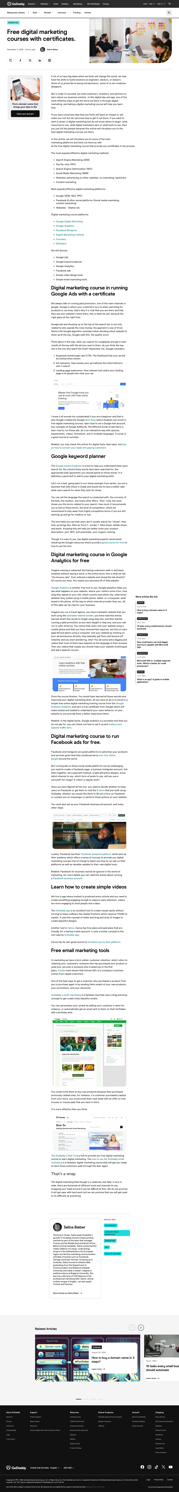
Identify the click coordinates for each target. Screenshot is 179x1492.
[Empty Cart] (169, 4)
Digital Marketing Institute (70, 234)
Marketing (14, 23)
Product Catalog (75, 1448)
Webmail (73, 1435)
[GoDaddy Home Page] (16, 1468)
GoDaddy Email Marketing (112, 1233)
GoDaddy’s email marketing (66, 995)
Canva (70, 928)
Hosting (158, 1439)
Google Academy (65, 225)
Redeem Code (75, 1444)
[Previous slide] (132, 1328)
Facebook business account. (68, 878)
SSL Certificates (93, 4)
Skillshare (61, 243)
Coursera (61, 239)
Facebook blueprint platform (96, 854)
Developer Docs (75, 1417)
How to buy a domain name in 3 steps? (113, 1359)
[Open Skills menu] (39, 13)
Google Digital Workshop (69, 221)
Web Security (160, 1444)
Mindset (47, 13)
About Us (9, 1417)
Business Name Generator (79, 1430)
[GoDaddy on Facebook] (142, 1468)
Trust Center (10, 1439)
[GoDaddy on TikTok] (156, 1468)
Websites (158, 1426)
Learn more (97, 1369)
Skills (35, 13)
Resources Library (16, 12)
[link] (20, 60)
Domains (141, 602)
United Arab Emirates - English (43, 1468)
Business (141, 671)
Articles (87, 13)
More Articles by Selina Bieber (66, 1293)
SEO (106, 1247)
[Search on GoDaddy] (169, 12)
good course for (111, 542)
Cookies (170, 1480)
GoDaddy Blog (11, 1430)
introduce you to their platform (103, 942)
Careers (9, 1421)
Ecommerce (110, 1225)
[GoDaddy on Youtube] (170, 1468)
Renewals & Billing (138, 1421)
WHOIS (72, 1439)
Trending (76, 13)
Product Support (35, 1417)
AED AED (68, 1468)
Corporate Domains (77, 1426)
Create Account (137, 1426)
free (122, 542)
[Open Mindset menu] (53, 13)
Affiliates (101, 1426)
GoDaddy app (63, 910)
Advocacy (62, 13)
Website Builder (112, 1254)
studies (62, 970)
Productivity (142, 618)
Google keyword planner (69, 465)
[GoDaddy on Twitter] (163, 1468)
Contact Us (10, 1426)
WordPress (159, 1435)
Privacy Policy (158, 1480)
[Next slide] (141, 1328)
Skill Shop (90, 420)
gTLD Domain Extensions (164, 1421)
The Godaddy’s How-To (63, 1155)
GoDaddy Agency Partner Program (110, 1417)
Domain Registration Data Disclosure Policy (45, 1430)
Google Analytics (60, 587)
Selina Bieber (52, 49)
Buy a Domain (160, 1417)
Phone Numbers (160, 1452)
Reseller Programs (104, 1421)
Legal (8, 1435)
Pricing (106, 4)
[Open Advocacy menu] (68, 13)
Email (56, 4)
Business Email (160, 1430)
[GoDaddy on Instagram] (149, 1468)
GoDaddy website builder (80, 615)
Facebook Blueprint (66, 230)
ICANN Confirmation (77, 1421)
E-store (101, 790)
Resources (33, 1426)
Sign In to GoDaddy (138, 1417)
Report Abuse (34, 1421)
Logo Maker (159, 1448)
